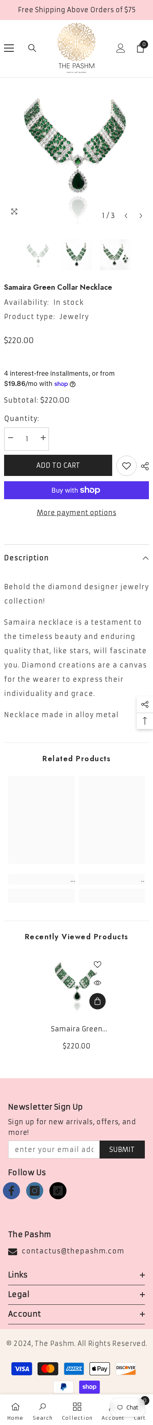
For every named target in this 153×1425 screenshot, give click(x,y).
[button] (126, 216)
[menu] (9, 48)
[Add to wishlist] (126, 466)
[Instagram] (34, 1190)
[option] (76, 151)
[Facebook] (11, 1190)
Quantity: (21, 418)
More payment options (76, 513)
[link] (41, 879)
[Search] (32, 48)
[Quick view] (97, 983)
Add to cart (58, 465)
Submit (122, 1149)
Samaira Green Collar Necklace (77, 1029)
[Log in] (120, 48)
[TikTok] (58, 1190)
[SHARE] (143, 466)
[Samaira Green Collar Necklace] (76, 984)
